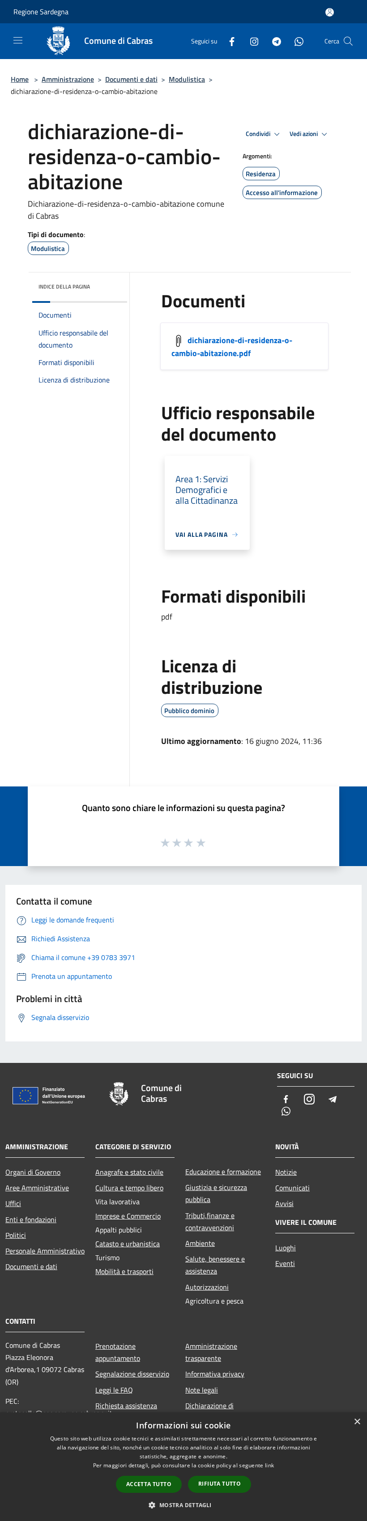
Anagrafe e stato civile (129, 1172)
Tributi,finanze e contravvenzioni (210, 1221)
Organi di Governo (32, 1172)
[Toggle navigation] (18, 40)
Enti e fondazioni (30, 1219)
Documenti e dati (131, 79)
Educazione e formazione (223, 1171)
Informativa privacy (214, 1373)
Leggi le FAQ (114, 1390)
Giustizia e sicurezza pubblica (216, 1193)
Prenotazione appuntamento (117, 1352)
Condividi (259, 134)
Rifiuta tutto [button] (219, 1483)
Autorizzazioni (207, 1287)
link (269, 1465)
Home (20, 79)
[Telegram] (273, 41)
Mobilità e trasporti (124, 1271)
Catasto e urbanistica (127, 1243)
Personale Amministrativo (45, 1250)
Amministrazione (68, 79)
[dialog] (183, 1466)
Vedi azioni (304, 134)
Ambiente (200, 1243)
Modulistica (187, 79)
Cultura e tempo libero (129, 1187)
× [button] (357, 1422)
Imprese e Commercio (128, 1216)
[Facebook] (228, 41)
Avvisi (284, 1203)
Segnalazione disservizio (132, 1373)
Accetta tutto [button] (148, 1484)
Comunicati (292, 1187)
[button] (183, 1505)
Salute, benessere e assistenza (215, 1264)
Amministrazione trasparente (211, 1352)
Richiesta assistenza (126, 1405)
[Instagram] (251, 41)
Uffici (13, 1203)
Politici (15, 1235)
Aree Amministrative (37, 1187)
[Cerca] (348, 41)
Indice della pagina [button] (64, 286)
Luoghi (285, 1247)
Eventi (285, 1263)
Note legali (201, 1390)
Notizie (286, 1172)
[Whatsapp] (295, 41)
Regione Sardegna (40, 11)
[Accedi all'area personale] (329, 12)
